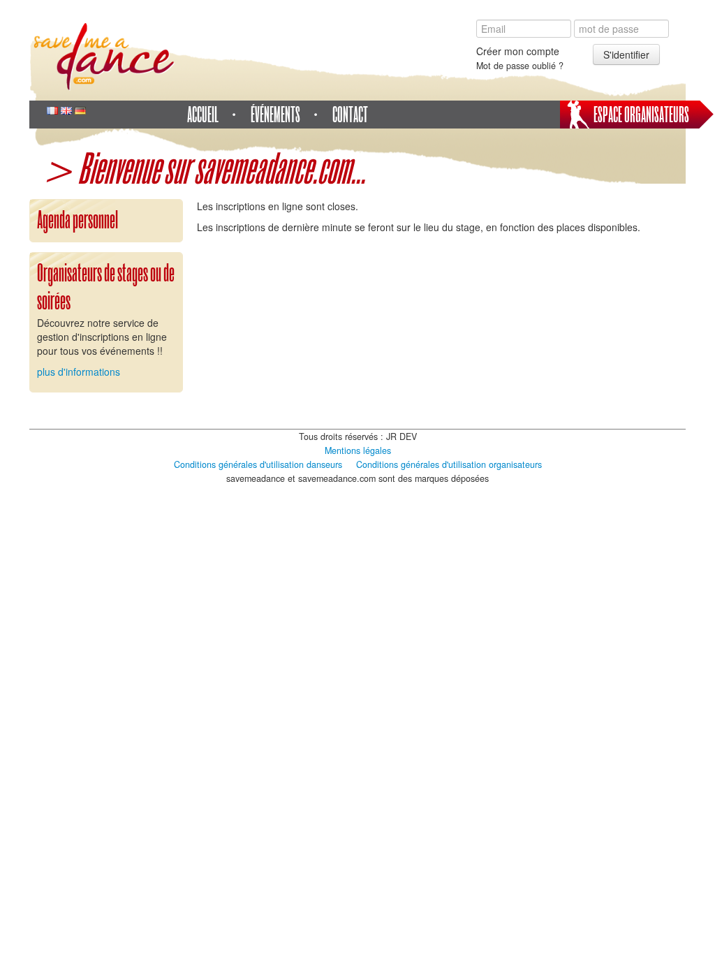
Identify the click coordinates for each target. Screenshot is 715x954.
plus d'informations (78, 372)
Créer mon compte (517, 51)
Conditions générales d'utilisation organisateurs (449, 464)
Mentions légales (358, 450)
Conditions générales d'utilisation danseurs (258, 464)
